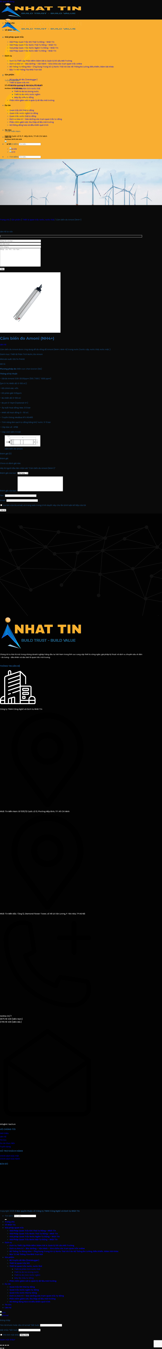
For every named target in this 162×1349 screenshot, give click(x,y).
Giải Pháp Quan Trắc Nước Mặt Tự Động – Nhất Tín (32, 50)
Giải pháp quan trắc (14, 37)
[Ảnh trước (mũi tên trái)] (1, 1348)
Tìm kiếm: (13, 144)
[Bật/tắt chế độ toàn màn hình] (3, 1345)
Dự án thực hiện (7, 1143)
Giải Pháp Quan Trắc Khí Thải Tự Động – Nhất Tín (31, 42)
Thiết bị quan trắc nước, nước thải (25, 85)
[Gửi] (6, 1219)
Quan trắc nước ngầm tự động (23, 113)
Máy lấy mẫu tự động (24, 97)
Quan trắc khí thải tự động (21, 110)
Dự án (8, 105)
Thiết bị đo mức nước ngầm (27, 94)
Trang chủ (10, 23)
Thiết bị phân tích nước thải (27, 88)
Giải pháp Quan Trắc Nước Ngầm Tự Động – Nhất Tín (33, 48)
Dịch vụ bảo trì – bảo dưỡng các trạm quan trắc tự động (35, 119)
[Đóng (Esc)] (8, 1345)
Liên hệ (8, 137)
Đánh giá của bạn (9, 473)
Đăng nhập (24, 1335)
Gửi (2, 269)
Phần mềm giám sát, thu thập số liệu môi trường (31, 122)
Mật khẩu (9, 1330)
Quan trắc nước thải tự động (22, 116)
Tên (2, 495)
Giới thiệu (4, 1133)
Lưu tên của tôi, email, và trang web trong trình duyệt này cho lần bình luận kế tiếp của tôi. (44, 505)
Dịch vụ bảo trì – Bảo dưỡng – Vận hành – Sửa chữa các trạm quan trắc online (45, 63)
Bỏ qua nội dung (7, 1)
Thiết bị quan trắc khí (19, 82)
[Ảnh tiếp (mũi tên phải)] (3, 1348)
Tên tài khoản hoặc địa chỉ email (20, 1325)
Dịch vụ (8, 55)
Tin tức (8, 130)
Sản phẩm (9, 74)
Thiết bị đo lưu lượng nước (26, 91)
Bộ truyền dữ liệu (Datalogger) (23, 79)
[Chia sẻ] (6, 1345)
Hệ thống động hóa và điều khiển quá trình (28, 125)
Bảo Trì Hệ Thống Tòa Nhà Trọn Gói (25, 69)
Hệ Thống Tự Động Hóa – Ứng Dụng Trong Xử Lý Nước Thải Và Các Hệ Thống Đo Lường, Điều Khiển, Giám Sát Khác (61, 66)
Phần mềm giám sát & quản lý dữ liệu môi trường (31, 100)
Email (3, 500)
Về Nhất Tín (10, 30)
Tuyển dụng (5, 1146)
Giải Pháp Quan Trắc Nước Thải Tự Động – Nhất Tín (32, 45)
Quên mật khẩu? (7, 1339)
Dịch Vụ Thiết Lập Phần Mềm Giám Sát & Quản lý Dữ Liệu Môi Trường (40, 60)
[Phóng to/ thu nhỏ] (1, 1345)
